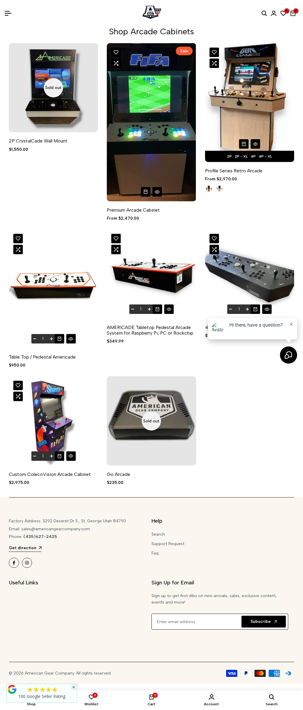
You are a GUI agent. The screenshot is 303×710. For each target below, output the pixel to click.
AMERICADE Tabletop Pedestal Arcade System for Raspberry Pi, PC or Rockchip (150, 330)
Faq (155, 553)
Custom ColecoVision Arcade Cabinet (50, 474)
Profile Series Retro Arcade (233, 171)
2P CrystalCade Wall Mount (38, 141)
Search (158, 534)
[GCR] (12, 689)
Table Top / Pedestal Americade (42, 357)
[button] (116, 52)
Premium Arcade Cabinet (133, 210)
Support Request (168, 543)
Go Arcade (118, 474)
